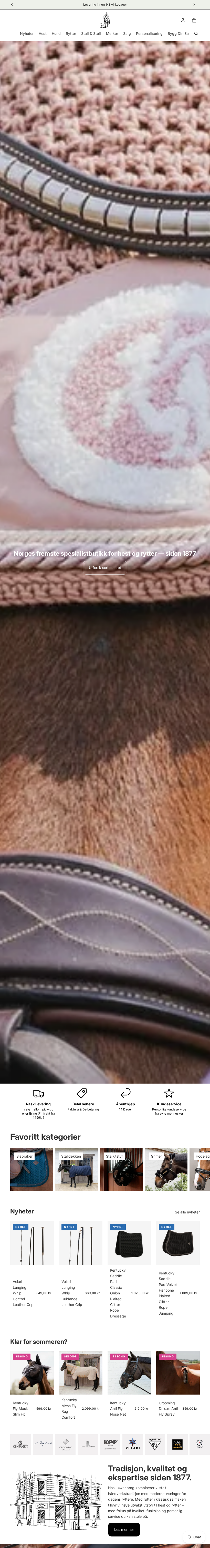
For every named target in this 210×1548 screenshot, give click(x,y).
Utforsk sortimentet (105, 567)
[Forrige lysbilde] (161, 1243)
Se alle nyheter (187, 1212)
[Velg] (45, 1257)
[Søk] (196, 33)
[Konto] (182, 20)
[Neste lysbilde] (194, 1170)
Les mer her (124, 1529)
